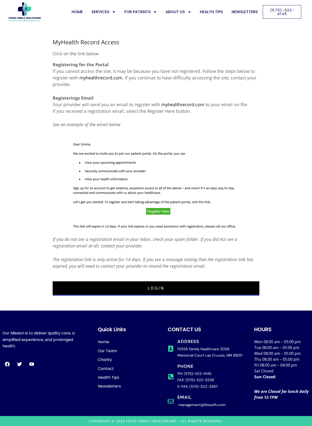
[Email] (171, 401)
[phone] (171, 377)
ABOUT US (175, 12)
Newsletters (245, 12)
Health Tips (211, 12)
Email (184, 397)
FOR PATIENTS (137, 12)
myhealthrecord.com (100, 78)
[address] (171, 349)
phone (185, 366)
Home (77, 12)
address (188, 341)
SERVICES (100, 12)
